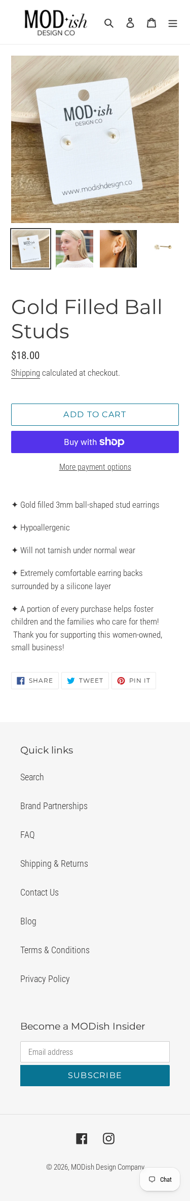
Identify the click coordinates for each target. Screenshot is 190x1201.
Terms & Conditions (55, 950)
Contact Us (39, 892)
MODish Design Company (107, 1167)
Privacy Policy (45, 978)
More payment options (95, 467)
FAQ (27, 834)
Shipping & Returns (54, 863)
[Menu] (172, 22)
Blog (28, 921)
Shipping (25, 373)
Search (32, 777)
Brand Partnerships (54, 805)
